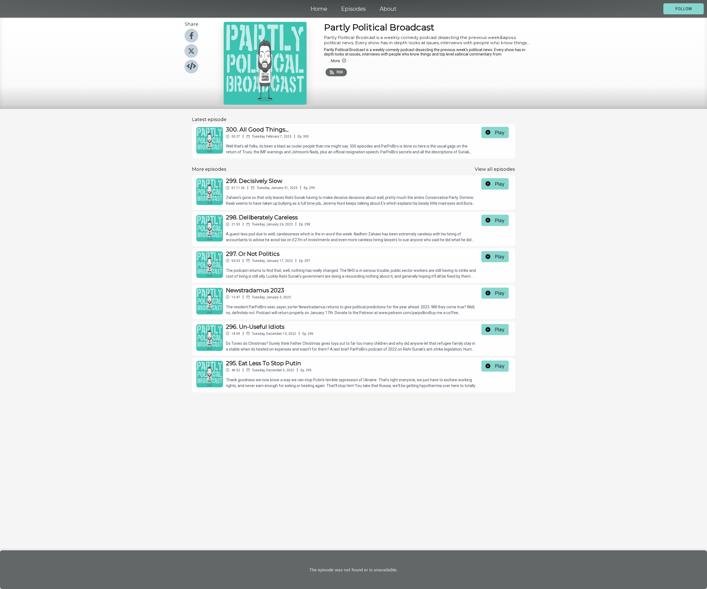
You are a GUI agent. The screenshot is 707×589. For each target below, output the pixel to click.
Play (500, 132)
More (334, 60)
